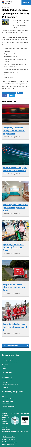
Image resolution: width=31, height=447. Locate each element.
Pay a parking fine (7, 379)
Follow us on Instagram (10, 441)
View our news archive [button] (10, 345)
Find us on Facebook (9, 437)
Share (4, 95)
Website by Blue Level (8, 444)
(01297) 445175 (6, 429)
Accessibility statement (8, 406)
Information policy (8, 401)
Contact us (5, 387)
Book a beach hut (7, 377)
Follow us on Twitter (9, 439)
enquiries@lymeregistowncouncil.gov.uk (16, 431)
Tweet (12, 95)
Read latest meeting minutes (10, 384)
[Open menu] (26, 2)
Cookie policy (5, 403)
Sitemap (4, 396)
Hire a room (5, 382)
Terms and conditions (8, 398)
